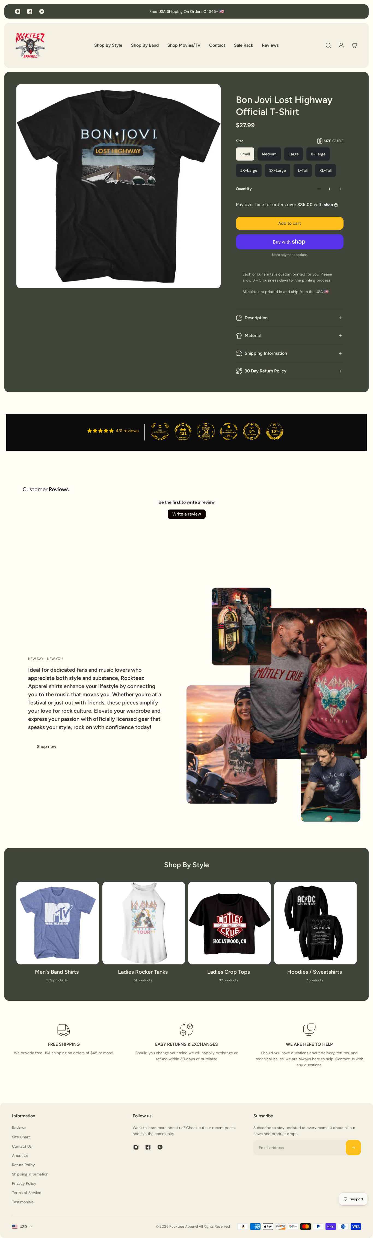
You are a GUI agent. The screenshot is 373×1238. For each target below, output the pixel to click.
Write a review (186, 514)
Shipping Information (266, 353)
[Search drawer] (328, 45)
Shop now (46, 746)
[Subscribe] (353, 1147)
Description (256, 317)
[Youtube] (42, 11)
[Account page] (341, 45)
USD (23, 1226)
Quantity (244, 188)
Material (253, 335)
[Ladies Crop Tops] (229, 935)
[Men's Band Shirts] (57, 935)
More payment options (289, 255)
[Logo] (30, 45)
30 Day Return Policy (265, 371)
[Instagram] (18, 11)
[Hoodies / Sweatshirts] (315, 935)
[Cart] (354, 45)
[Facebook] (30, 11)
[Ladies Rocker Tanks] (143, 935)
